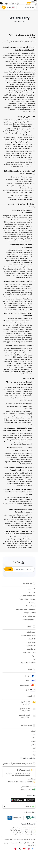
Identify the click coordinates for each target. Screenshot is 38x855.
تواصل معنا (31, 845)
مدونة (33, 656)
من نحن (6, 843)
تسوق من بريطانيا (17, 827)
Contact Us (31, 592)
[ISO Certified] (15, 818)
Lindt (16, 41)
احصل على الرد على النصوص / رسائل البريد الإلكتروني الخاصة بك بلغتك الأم (18, 774)
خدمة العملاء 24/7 (23, 770)
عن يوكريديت (31, 649)
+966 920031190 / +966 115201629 (20, 782)
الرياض (33, 731)
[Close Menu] (35, 4)
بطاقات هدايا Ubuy (29, 652)
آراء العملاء (32, 639)
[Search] (4, 7)
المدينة (33, 741)
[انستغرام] (29, 849)
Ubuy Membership (28, 620)
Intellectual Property (27, 599)
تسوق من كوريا (29, 832)
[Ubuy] (28, 4)
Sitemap (32, 603)
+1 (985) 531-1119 (27, 790)
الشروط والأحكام (29, 843)
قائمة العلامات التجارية (28, 635)
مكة (34, 738)
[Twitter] (20, 849)
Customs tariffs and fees (25, 609)
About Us (31, 589)
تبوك (33, 755)
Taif (34, 751)
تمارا (34, 659)
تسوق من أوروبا (18, 834)
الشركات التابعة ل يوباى (27, 663)
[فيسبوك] (33, 849)
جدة (34, 734)
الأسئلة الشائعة (30, 646)
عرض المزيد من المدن (28, 758)
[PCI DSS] (30, 818)
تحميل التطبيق (30, 632)
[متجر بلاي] (17, 800)
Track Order (30, 606)
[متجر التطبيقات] (29, 800)
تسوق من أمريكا (29, 827)
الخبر (34, 748)
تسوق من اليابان (29, 830)
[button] (16, 3)
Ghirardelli (26, 41)
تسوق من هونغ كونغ (16, 830)
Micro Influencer (29, 616)
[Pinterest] (16, 849)
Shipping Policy (29, 613)
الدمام (33, 745)
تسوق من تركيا (30, 834)
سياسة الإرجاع (31, 642)
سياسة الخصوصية (16, 843)
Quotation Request (28, 596)
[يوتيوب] (25, 849)
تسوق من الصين (17, 832)
